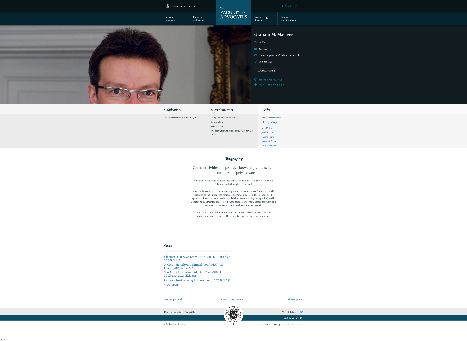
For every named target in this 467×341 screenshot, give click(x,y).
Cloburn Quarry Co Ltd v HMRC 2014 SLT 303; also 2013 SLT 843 (197, 258)
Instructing (261, 18)
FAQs (283, 312)
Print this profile (270, 84)
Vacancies (267, 324)
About (171, 18)
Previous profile (172, 299)
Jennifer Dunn (267, 132)
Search (289, 6)
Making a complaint (172, 312)
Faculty (199, 18)
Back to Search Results (233, 299)
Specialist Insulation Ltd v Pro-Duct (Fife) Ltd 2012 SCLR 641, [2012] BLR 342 (197, 273)
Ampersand (265, 49)
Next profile (296, 299)
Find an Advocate (181, 6)
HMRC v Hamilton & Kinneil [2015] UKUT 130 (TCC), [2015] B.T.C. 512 (194, 266)
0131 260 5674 (272, 122)
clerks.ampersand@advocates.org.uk (278, 55)
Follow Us (294, 312)
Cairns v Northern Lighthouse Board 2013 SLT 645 (197, 280)
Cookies (300, 324)
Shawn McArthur (269, 141)
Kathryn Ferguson (269, 145)
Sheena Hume (267, 136)
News (288, 18)
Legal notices (289, 324)
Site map (277, 324)
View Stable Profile (265, 71)
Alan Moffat (266, 128)
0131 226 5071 (265, 61)
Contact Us (190, 312)
